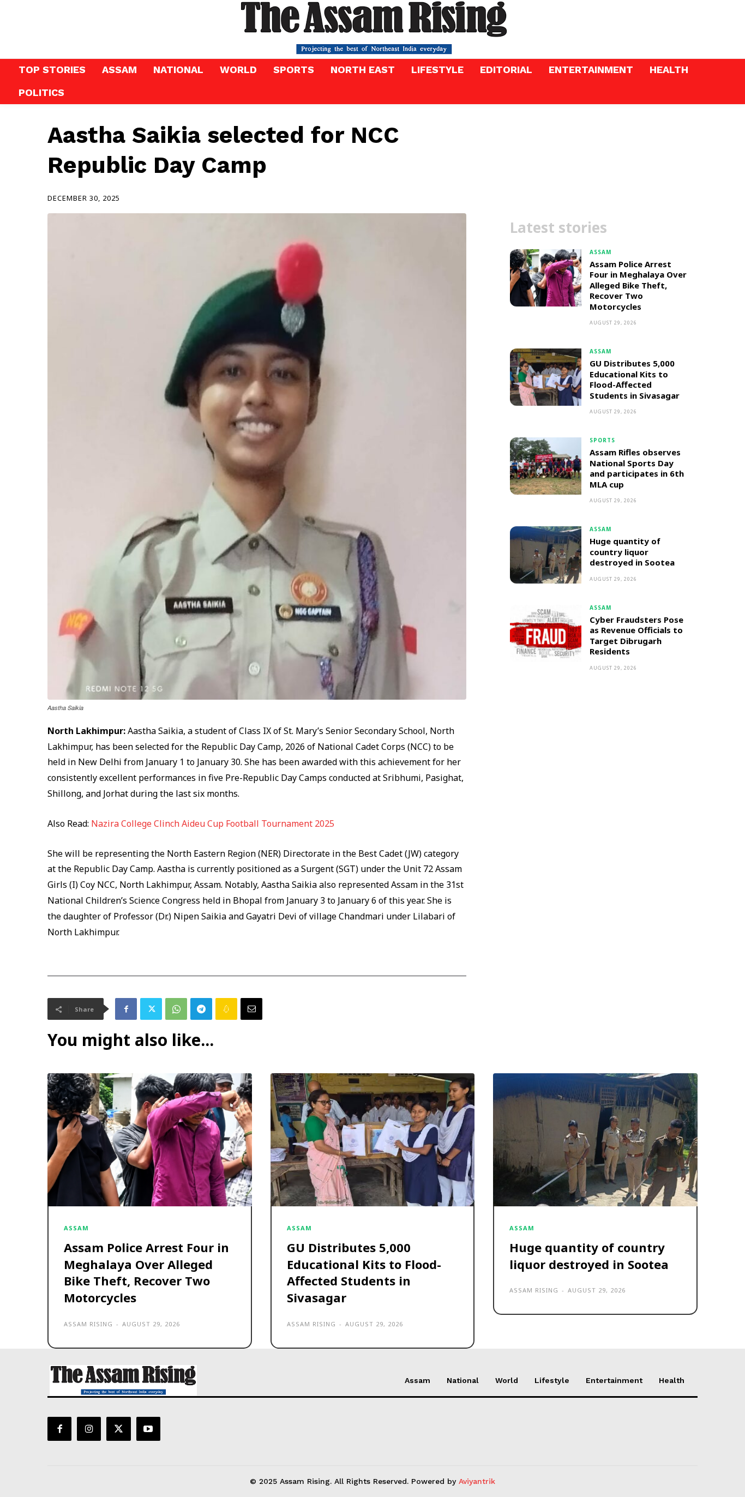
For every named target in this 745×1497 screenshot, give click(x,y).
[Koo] (226, 1009)
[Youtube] (148, 1429)
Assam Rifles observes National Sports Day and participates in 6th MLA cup (637, 468)
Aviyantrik (477, 1481)
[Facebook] (126, 1009)
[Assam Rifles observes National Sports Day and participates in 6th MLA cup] (545, 466)
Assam (600, 252)
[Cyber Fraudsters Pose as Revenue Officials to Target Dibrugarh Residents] (545, 633)
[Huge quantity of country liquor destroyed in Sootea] (545, 555)
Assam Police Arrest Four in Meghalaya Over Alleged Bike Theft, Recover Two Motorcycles (638, 285)
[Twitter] (151, 1009)
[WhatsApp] (176, 1009)
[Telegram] (201, 1009)
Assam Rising (88, 1324)
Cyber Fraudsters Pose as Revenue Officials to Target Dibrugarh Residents (636, 635)
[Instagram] (89, 1429)
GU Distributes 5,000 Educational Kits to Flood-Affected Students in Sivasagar (635, 379)
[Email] (251, 1009)
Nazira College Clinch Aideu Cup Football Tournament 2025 (214, 823)
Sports (602, 440)
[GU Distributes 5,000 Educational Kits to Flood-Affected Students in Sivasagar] (545, 377)
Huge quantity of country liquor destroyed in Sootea (633, 552)
